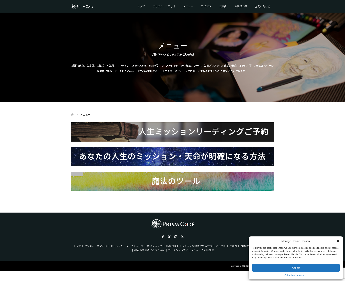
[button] (338, 241)
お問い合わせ (262, 6)
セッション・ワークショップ (127, 246)
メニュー (188, 6)
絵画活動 (171, 246)
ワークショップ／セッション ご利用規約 (191, 250)
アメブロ (206, 6)
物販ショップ (154, 246)
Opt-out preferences (294, 275)
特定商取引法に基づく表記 (149, 250)
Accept (296, 267)
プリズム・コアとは (164, 6)
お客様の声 (240, 6)
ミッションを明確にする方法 (195, 246)
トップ (141, 6)
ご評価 (223, 6)
